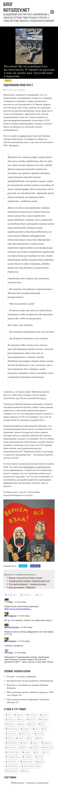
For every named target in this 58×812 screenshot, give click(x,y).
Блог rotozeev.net (16, 7)
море (25, 743)
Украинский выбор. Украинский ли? (29, 580)
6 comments (21, 90)
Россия (32, 719)
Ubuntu (20, 715)
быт (42, 724)
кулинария (12, 743)
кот (31, 738)
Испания (32, 715)
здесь (43, 398)
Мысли (8, 80)
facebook (35, 565)
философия (27, 761)
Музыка (11, 719)
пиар (24, 747)
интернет (12, 733)
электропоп (13, 771)
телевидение (13, 757)
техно (40, 757)
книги (20, 738)
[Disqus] (29, 630)
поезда (35, 747)
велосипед (12, 729)
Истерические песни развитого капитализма (30, 680)
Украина (45, 719)
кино (10, 738)
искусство (26, 733)
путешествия (13, 752)
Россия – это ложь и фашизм (21, 676)
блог (22, 724)
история (40, 733)
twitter (23, 565)
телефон (28, 757)
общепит (47, 743)
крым (41, 738)
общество (12, 595)
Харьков (11, 724)
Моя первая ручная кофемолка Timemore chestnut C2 (28, 701)
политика (27, 595)
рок (37, 752)
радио (27, 752)
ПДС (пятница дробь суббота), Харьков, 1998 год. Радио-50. (30, 694)
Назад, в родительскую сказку (25, 577)
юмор (26, 771)
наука (35, 743)
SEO (9, 715)
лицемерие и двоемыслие (36, 466)
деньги (26, 729)
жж (45, 729)
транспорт (12, 761)
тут (17, 398)
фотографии (13, 766)
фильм (40, 761)
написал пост (26, 135)
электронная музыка (32, 766)
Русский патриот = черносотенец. (28, 584)
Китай (44, 715)
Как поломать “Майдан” (22, 587)
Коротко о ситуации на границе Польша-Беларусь (28, 686)
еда (36, 729)
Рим (21, 719)
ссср (40, 595)
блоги (32, 724)
